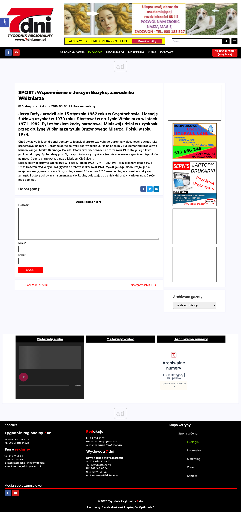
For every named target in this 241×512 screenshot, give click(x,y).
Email (22, 255)
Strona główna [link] (188, 433)
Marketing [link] (193, 459)
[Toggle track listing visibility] (77, 393)
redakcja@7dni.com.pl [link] (108, 441)
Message (23, 205)
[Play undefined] (23, 377)
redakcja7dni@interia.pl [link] (27, 466)
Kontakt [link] (192, 475)
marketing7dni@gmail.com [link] (29, 462)
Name (22, 243)
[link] (4, 22)
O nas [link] (191, 467)
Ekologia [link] (193, 442)
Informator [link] (194, 450)
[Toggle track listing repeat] (36, 393)
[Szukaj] (226, 41)
